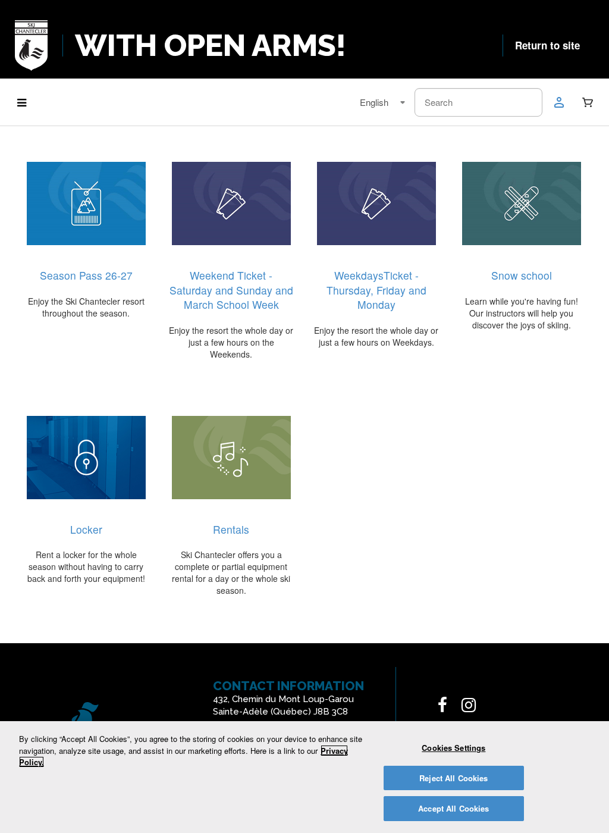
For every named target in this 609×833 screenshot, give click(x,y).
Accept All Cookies (453, 808)
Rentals (231, 529)
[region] (304, 777)
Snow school (521, 275)
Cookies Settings (453, 747)
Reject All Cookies (453, 778)
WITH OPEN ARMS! (210, 46)
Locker (86, 529)
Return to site (547, 45)
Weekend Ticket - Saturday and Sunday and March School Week (231, 290)
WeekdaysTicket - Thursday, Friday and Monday (376, 290)
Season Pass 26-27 (86, 275)
